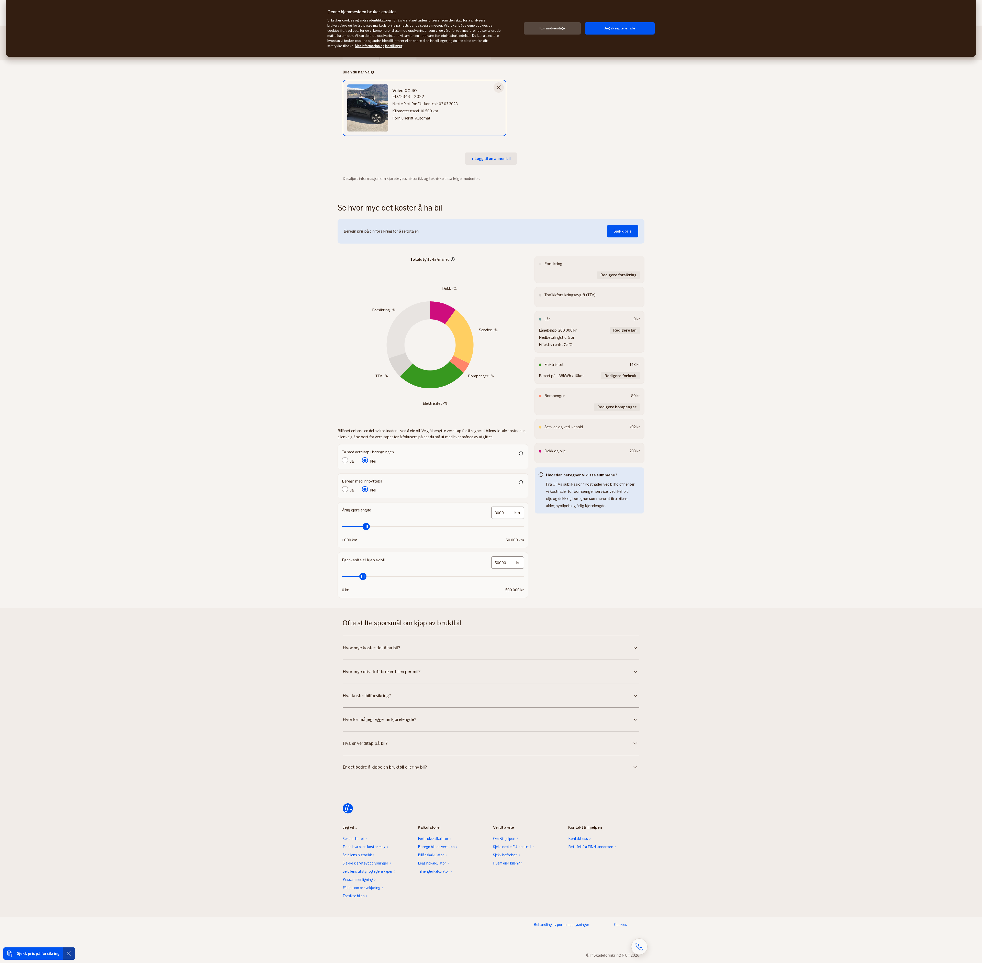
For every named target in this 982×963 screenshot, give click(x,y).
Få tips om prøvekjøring (361, 887)
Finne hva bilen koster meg (364, 847)
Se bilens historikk (357, 855)
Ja (352, 461)
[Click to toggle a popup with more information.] (453, 260)
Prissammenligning (358, 879)
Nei (373, 461)
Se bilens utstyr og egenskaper (368, 871)
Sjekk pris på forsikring (38, 953)
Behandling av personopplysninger (561, 924)
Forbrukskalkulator (433, 838)
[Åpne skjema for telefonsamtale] (639, 946)
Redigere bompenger (617, 406)
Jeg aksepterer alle (619, 28)
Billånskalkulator (431, 855)
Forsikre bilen (354, 896)
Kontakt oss (578, 838)
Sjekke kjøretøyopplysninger (365, 863)
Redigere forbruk (621, 375)
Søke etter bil (353, 838)
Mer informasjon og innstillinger (378, 46)
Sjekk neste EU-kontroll (512, 847)
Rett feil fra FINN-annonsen (590, 847)
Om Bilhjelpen (504, 838)
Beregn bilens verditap (436, 847)
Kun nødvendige (552, 28)
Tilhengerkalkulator (433, 871)
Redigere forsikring (618, 274)
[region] (491, 28)
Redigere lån (625, 330)
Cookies (620, 924)
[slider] (433, 526)
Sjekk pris (622, 231)
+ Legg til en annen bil (491, 158)
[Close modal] (499, 87)
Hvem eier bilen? (506, 863)
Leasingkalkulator (432, 863)
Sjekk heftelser (505, 855)
